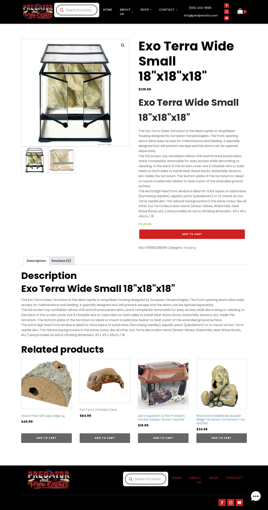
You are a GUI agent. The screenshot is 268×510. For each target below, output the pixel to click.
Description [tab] (36, 261)
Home (107, 10)
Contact (167, 10)
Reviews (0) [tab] (61, 261)
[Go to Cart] (242, 11)
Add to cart (192, 234)
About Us (125, 12)
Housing (190, 247)
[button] (122, 45)
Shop (145, 10)
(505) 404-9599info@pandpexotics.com (201, 11)
